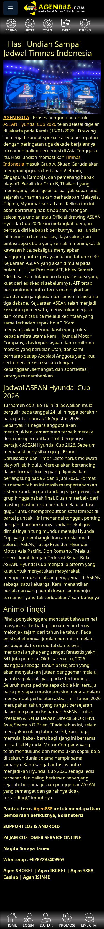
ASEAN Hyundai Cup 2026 (29, 124)
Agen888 (43, 809)
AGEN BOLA (16, 118)
